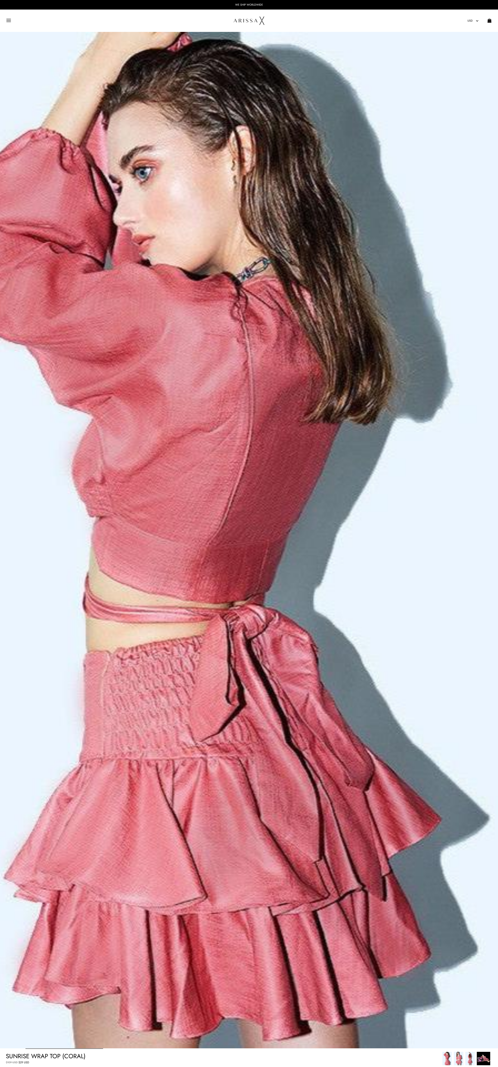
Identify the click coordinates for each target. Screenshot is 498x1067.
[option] (447, 1058)
